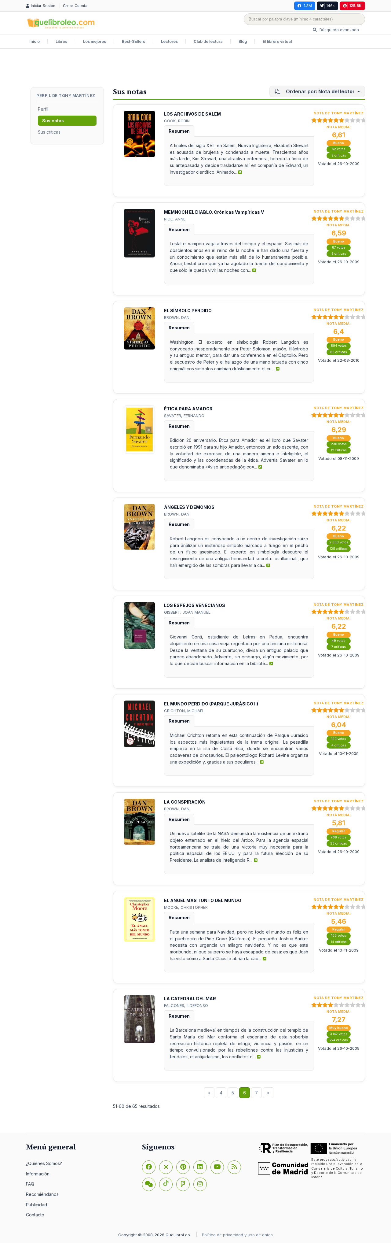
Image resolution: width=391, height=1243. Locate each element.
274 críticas (339, 1040)
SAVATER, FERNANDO (184, 415)
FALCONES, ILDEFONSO (186, 1005)
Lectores (169, 41)
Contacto (35, 1214)
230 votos (339, 444)
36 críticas (338, 843)
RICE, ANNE (174, 218)
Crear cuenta (75, 5)
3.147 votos (338, 1034)
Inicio (34, 41)
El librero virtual (277, 41)
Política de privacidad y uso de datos (237, 1234)
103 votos (338, 936)
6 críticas (338, 254)
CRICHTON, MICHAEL (184, 710)
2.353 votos (338, 542)
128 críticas (339, 549)
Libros (61, 41)
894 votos (339, 346)
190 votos (338, 739)
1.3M (308, 5)
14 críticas (339, 942)
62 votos (338, 149)
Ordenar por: (320, 91)
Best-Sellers (133, 41)
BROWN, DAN (176, 317)
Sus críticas (49, 132)
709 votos (338, 837)
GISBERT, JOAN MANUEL (187, 612)
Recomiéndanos (42, 1194)
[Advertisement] (195, 68)
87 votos (338, 248)
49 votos (338, 641)
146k (330, 5)
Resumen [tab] (179, 131)
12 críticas (339, 450)
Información (37, 1173)
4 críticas (338, 745)
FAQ (30, 1183)
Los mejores (94, 41)
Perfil (43, 109)
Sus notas (53, 120)
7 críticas (338, 647)
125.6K (355, 5)
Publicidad (36, 1204)
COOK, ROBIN (177, 120)
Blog (243, 41)
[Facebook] (148, 1167)
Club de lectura (208, 41)
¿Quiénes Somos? (44, 1163)
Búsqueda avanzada (338, 29)
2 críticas (338, 155)
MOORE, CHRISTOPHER (186, 907)
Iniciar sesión (44, 5)
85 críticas (338, 352)
